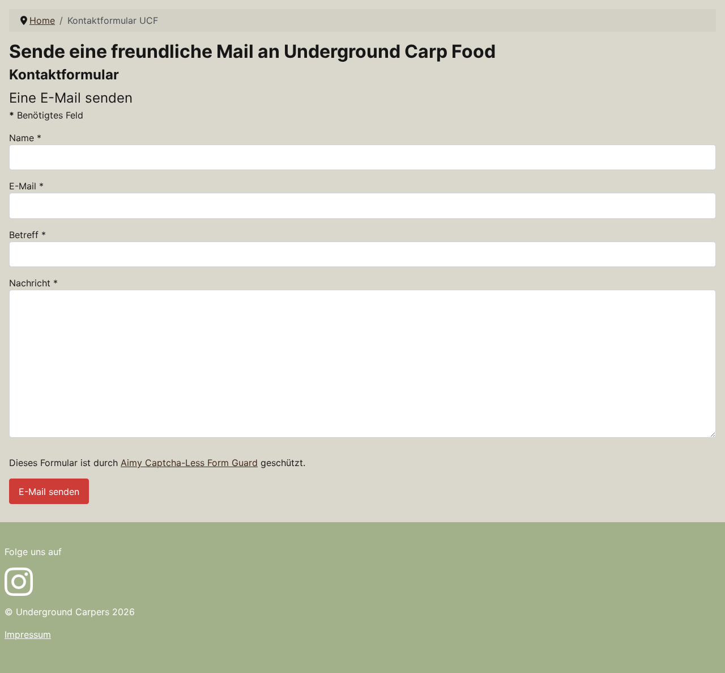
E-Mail (26, 186)
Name (25, 137)
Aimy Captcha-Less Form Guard (189, 462)
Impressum (28, 634)
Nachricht (33, 283)
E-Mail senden (49, 491)
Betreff (27, 234)
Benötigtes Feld (46, 115)
